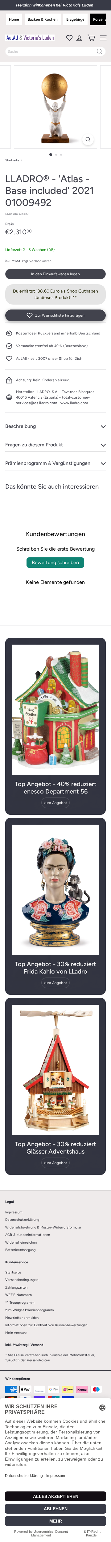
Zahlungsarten (16, 1288)
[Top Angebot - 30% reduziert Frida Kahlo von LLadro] (55, 890)
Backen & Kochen (43, 19)
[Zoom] (88, 139)
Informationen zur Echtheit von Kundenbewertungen (46, 1325)
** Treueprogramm (19, 1303)
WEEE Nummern (18, 1295)
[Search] (99, 51)
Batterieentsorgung (20, 1250)
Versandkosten (40, 261)
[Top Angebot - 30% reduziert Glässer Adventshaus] (55, 1070)
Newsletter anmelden (22, 1318)
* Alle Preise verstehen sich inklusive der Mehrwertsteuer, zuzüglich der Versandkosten (50, 1357)
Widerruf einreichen (21, 1243)
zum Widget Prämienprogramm (29, 1310)
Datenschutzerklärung (22, 1220)
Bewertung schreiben (55, 562)
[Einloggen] (79, 38)
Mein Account (16, 1333)
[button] (55, 315)
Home (14, 19)
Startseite (12, 160)
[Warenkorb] (91, 38)
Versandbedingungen (21, 1280)
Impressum (14, 1212)
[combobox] (55, 51)
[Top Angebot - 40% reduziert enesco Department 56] (55, 710)
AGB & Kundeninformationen (27, 1235)
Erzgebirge (75, 19)
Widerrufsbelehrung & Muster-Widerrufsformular (43, 1227)
